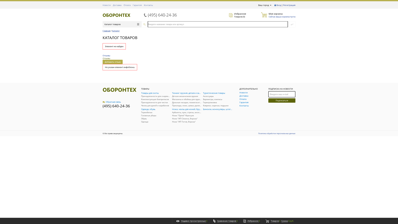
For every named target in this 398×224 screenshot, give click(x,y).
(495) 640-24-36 (162, 15)
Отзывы (106, 55)
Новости (107, 5)
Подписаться (282, 100)
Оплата (127, 5)
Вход (278, 5)
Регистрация (289, 5)
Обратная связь (113, 101)
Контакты (148, 5)
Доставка (117, 5)
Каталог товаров (112, 24)
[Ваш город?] (270, 5)
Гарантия (137, 5)
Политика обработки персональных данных (276, 133)
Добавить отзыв (112, 62)
